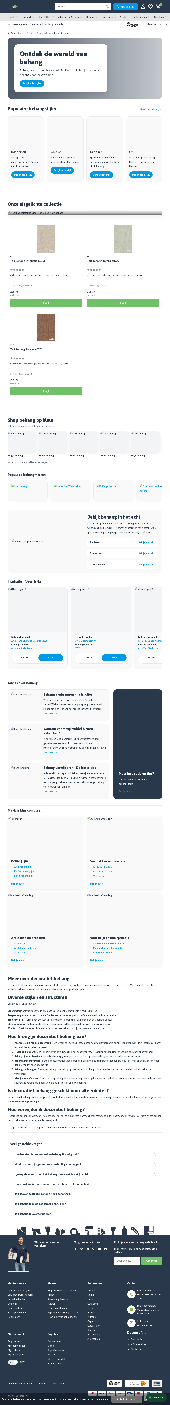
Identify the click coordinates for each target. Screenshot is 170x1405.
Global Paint (93, 1325)
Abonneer (151, 1260)
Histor (90, 1308)
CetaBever (93, 1303)
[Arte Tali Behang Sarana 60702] (46, 327)
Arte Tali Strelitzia (148, 648)
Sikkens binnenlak (57, 1359)
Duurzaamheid (15, 1308)
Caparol (91, 1321)
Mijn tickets (14, 1350)
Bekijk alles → (19, 883)
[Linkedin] (105, 1249)
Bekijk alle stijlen (32, 83)
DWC (77, 648)
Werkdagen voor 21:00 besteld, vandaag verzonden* (38, 24)
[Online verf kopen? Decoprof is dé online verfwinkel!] (14, 6)
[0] (157, 6)
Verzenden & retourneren (21, 1294)
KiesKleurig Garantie (58, 1299)
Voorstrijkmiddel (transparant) (109, 943)
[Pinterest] (93, 1249)
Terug (14, 33)
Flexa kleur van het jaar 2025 (62, 1317)
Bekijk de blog (126, 791)
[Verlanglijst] (150, 6)
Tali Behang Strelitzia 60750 (27, 260)
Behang (30, 33)
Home (21, 33)
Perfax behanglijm (24, 871)
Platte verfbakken (102, 871)
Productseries (55, 1363)
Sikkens (51, 1354)
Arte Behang (93, 1334)
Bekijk (46, 303)
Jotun (90, 1312)
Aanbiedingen (55, 1341)
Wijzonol (91, 1317)
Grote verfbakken (102, 867)
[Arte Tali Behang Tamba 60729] (123, 239)
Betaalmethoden (16, 1299)
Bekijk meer (14, 1317)
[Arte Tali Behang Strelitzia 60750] (46, 239)
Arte (12, 256)
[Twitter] (81, 1249)
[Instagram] (87, 1249)
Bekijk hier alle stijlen (151, 109)
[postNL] (137, 1383)
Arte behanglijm (23, 866)
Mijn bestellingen (16, 1345)
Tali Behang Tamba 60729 (103, 260)
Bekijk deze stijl (23, 174)
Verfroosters (99, 876)
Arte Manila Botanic (21, 648)
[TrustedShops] (114, 1383)
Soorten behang (44, 33)
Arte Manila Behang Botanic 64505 (29, 641)
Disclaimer (58, 1383)
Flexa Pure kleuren (57, 1308)
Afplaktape (20, 943)
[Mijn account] (143, 6)
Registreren (14, 1341)
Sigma (51, 1345)
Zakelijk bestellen (17, 1312)
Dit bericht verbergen (126, 1399)
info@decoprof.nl (146, 1305)
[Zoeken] (107, 6)
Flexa (90, 1299)
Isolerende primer (102, 952)
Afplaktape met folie (25, 948)
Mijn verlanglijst (16, 1354)
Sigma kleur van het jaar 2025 (63, 1312)
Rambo (91, 1330)
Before (24, 657)
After (51, 657)
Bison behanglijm (23, 875)
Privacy (43, 1383)
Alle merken (93, 1339)
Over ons (12, 1303)
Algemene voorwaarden (20, 1383)
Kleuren (51, 1303)
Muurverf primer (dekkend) (107, 948)
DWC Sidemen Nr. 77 (85, 641)
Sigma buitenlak (56, 1350)
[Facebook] (75, 1249)
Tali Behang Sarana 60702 (26, 349)
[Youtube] (99, 1249)
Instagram (142, 1321)
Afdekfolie (20, 952)
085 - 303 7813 (144, 1290)
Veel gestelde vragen (19, 1290)
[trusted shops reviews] (132, 24)
